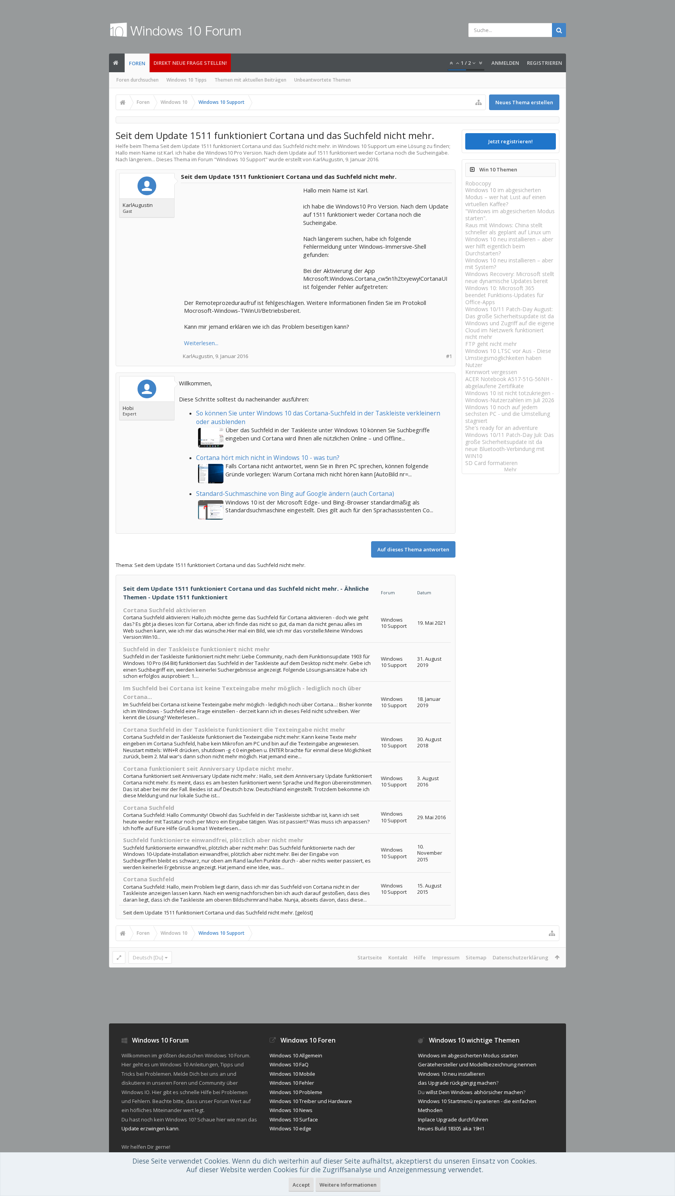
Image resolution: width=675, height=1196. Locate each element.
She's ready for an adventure (501, 427)
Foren (137, 63)
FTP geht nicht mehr (491, 344)
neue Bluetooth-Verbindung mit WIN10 (505, 452)
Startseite (369, 957)
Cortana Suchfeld (148, 807)
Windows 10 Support (240, 159)
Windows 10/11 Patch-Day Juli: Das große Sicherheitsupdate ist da (509, 438)
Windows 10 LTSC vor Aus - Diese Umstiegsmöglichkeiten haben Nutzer (508, 358)
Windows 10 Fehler (292, 1082)
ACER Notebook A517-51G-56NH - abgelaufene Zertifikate (509, 382)
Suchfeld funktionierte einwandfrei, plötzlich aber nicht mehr (213, 840)
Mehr (510, 469)
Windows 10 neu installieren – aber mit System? (509, 264)
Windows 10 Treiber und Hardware (311, 1101)
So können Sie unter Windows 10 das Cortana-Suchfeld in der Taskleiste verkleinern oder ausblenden (318, 417)
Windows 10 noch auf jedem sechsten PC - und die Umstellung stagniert (507, 414)
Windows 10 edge (290, 1128)
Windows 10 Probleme (296, 1092)
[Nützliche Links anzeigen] (478, 102)
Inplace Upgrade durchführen (453, 1119)
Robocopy (478, 183)
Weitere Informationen (348, 1184)
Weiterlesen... (201, 343)
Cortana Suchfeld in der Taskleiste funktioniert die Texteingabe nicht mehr (234, 729)
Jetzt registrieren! (510, 141)
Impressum (445, 957)
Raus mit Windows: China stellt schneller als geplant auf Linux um (508, 228)
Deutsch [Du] (148, 957)
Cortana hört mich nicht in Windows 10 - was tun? (267, 457)
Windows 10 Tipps (186, 80)
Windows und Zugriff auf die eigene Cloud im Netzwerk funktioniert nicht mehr (509, 330)
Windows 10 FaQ (289, 1064)
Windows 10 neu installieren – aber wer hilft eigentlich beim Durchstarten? (509, 246)
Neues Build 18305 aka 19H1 (451, 1128)
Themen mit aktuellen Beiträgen (250, 80)
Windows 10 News (291, 1110)
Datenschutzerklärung (520, 957)
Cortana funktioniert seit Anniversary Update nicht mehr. (208, 768)
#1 (449, 356)
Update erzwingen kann (150, 1128)
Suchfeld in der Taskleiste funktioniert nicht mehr (196, 649)
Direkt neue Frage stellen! (190, 62)
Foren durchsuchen (137, 80)
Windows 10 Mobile (292, 1073)
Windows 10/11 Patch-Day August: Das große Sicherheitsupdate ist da (509, 312)
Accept (301, 1184)
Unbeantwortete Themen (322, 80)
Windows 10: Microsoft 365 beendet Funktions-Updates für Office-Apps (504, 295)
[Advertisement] (242, 235)
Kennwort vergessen (491, 372)
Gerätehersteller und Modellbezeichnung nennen (477, 1064)
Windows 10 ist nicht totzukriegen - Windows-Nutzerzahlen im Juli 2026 (509, 396)
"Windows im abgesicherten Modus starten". (510, 214)
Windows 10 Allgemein (296, 1055)
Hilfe (420, 957)
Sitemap (476, 957)
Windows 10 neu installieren (451, 1073)
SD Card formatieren (491, 463)
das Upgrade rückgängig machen (457, 1082)
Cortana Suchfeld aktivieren (164, 610)
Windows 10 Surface (294, 1119)
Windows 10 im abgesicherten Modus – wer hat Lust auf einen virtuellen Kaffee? (505, 197)
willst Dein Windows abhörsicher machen (474, 1092)
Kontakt (397, 957)
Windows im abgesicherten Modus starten (468, 1055)
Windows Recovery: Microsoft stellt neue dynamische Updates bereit (509, 277)
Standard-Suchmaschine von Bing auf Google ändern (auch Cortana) (295, 493)
